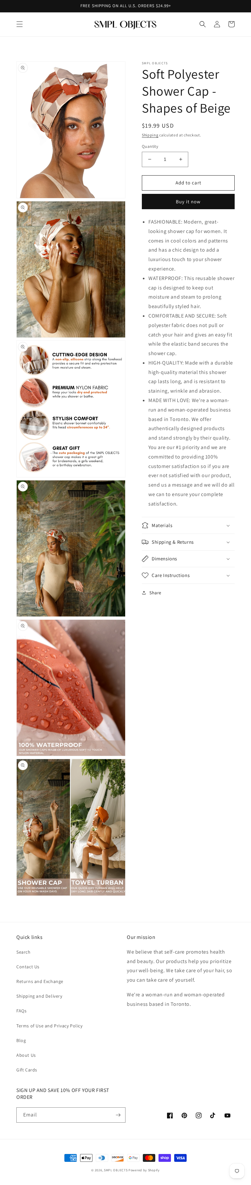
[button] (19, 24)
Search (23, 952)
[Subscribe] (118, 1115)
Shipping (150, 135)
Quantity (150, 146)
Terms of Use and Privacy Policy (49, 1026)
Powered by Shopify (144, 1170)
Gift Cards (26, 1070)
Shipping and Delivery (39, 996)
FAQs (21, 1011)
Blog (21, 1040)
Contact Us (28, 967)
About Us (26, 1055)
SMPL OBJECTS (115, 1170)
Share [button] (155, 593)
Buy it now (188, 201)
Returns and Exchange (39, 981)
